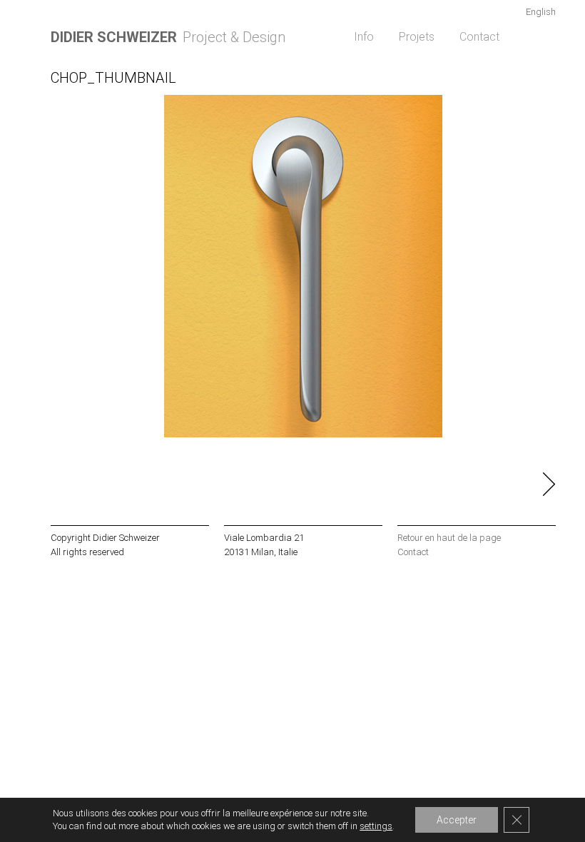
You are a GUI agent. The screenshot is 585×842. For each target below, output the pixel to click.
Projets (416, 37)
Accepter (457, 820)
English (541, 11)
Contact (479, 37)
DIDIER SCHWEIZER (114, 37)
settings (376, 826)
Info (364, 37)
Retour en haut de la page (449, 537)
